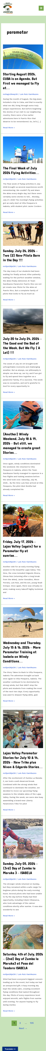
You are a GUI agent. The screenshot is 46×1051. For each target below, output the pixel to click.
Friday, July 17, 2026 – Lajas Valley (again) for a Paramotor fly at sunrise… (22, 549)
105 (32, 1023)
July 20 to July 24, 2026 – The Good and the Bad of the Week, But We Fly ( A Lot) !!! (22, 346)
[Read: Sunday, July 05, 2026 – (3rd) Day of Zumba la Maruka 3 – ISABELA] (23, 838)
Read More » (9, 127)
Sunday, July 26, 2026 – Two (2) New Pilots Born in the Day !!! (21, 255)
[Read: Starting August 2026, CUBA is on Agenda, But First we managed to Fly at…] (23, 57)
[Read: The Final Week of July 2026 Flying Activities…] (23, 150)
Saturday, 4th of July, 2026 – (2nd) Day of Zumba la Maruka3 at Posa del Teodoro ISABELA (23, 961)
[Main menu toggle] (41, 8)
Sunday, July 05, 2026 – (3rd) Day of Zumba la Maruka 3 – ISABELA (20, 868)
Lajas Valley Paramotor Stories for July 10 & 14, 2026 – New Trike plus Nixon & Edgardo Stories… (23, 760)
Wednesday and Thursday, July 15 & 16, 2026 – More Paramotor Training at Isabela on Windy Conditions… (22, 652)
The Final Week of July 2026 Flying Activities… (21, 170)
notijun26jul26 (9, 179)
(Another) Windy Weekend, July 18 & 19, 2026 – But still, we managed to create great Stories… (21, 443)
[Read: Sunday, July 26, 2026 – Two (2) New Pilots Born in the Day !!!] (23, 233)
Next (23, 1028)
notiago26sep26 (10, 94)
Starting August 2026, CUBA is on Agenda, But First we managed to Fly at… (21, 81)
